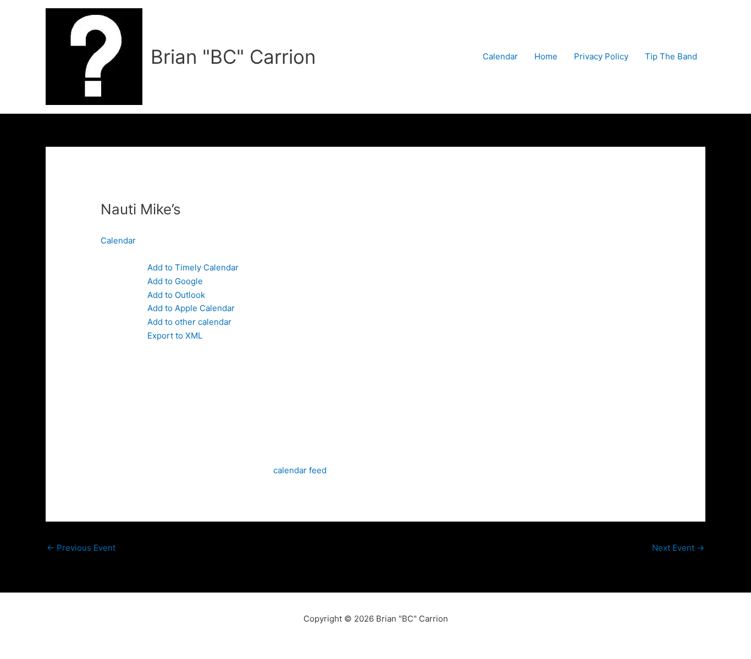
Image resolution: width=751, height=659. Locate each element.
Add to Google (175, 281)
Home (545, 56)
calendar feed (300, 470)
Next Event (678, 547)
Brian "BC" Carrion (233, 56)
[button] (132, 253)
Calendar (500, 56)
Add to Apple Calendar (191, 308)
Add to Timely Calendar (193, 267)
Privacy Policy (601, 56)
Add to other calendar (189, 322)
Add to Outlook (176, 295)
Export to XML (174, 335)
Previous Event (81, 547)
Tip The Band (671, 56)
